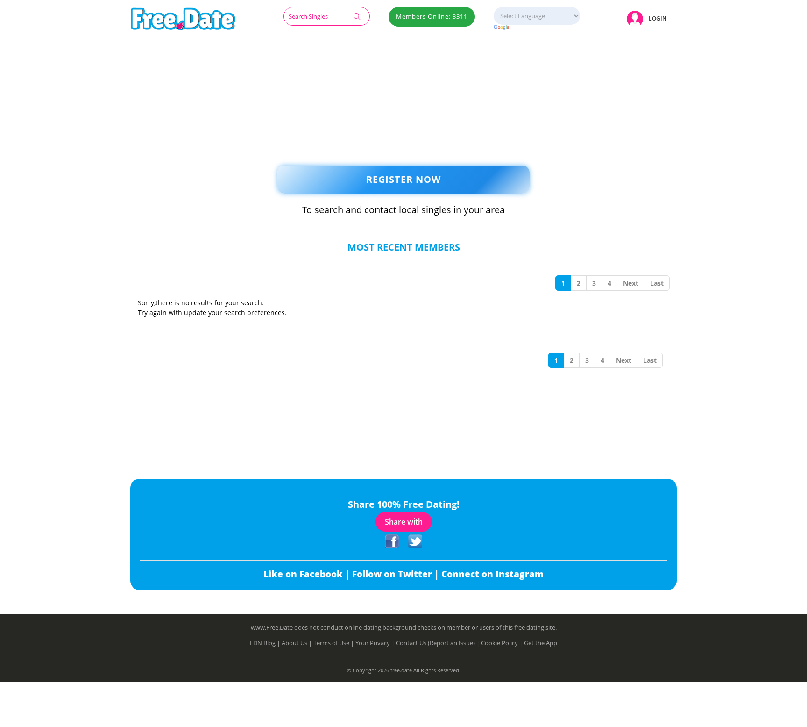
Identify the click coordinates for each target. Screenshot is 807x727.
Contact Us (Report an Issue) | (438, 643)
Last (657, 283)
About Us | (297, 643)
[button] (648, 18)
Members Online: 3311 (431, 16)
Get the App (540, 643)
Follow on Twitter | (396, 574)
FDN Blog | (266, 643)
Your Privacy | (375, 643)
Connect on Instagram (492, 574)
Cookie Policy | (502, 643)
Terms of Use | (334, 643)
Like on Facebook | (307, 574)
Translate (537, 28)
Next (630, 283)
